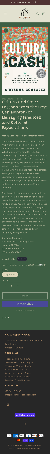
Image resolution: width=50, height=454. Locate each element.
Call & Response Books (24, 445)
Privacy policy (22, 448)
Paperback (11, 275)
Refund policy (36, 448)
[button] (5, 14)
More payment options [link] (25, 310)
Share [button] (7, 317)
